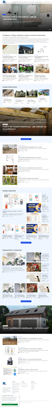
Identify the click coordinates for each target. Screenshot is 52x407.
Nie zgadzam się (10, 402)
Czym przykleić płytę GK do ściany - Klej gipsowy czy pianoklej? (15, 392)
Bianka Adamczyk (24, 386)
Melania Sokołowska (24, 383)
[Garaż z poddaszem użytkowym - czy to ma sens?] (26, 319)
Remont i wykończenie (22, 145)
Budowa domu (5, 74)
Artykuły (13, 381)
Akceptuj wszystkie (9, 404)
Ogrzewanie (5, 209)
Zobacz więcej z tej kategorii (25, 242)
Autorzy (23, 381)
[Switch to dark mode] (48, 2)
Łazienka (4, 14)
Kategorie (33, 381)
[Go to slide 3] (50, 29)
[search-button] (46, 1)
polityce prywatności (12, 400)
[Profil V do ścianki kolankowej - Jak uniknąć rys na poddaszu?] (26, 122)
